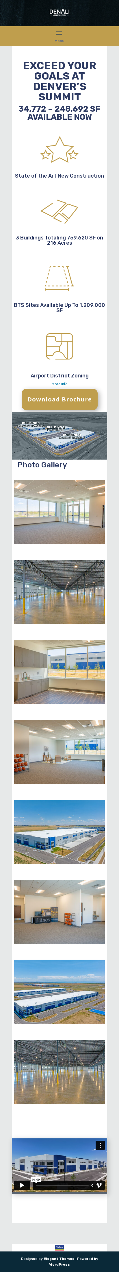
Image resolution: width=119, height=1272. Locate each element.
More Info (60, 383)
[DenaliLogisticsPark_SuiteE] (59, 543)
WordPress (59, 1264)
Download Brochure (59, 399)
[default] (59, 863)
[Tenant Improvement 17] (59, 943)
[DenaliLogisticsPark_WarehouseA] (59, 623)
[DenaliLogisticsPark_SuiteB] (59, 783)
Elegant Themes (59, 1259)
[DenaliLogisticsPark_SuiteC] (59, 703)
